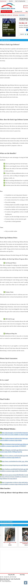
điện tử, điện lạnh (8, 15)
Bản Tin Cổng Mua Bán (20, 1)
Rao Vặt (10, 1)
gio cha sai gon (13, 576)
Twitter (25, 34)
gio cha (1, 576)
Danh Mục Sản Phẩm (6, 11)
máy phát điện (22, 15)
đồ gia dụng (15, 15)
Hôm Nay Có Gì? (18, 11)
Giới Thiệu (22, 574)
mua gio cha (6, 576)
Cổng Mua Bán (3, 1)
